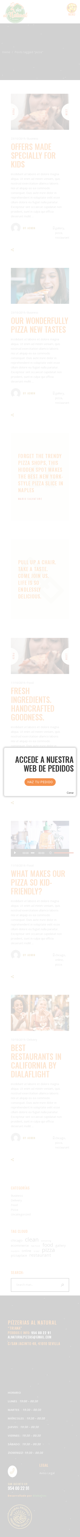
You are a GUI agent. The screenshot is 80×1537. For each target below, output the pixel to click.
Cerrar (70, 792)
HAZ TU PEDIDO (40, 782)
